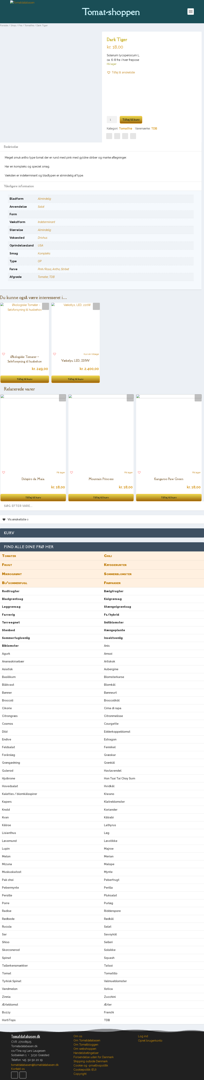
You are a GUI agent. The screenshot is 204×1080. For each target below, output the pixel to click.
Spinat (6, 957)
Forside (4, 25)
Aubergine (111, 669)
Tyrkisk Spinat (11, 981)
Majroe (109, 848)
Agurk (6, 653)
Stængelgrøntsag (117, 606)
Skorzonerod (11, 949)
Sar (4, 934)
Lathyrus (110, 825)
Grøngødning (11, 762)
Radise (6, 910)
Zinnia (6, 996)
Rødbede (8, 918)
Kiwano (109, 794)
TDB (154, 128)
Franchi (109, 1012)
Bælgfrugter (114, 591)
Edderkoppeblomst (117, 731)
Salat (41, 206)
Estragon (110, 739)
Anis (107, 645)
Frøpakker (112, 583)
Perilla (108, 887)
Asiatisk (7, 669)
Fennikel (110, 747)
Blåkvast (8, 684)
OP (39, 261)
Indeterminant (46, 222)
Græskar (110, 755)
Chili (108, 556)
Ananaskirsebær (13, 661)
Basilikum (9, 677)
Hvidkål (109, 786)
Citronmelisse (113, 716)
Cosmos (7, 723)
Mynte (108, 872)
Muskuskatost (11, 872)
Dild (4, 731)
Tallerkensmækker (15, 965)
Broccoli (7, 700)
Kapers (7, 801)
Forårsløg (8, 755)
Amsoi (108, 653)
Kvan (5, 817)
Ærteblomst (10, 1004)
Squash (109, 957)
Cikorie (7, 708)
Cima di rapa (112, 708)
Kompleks (44, 253)
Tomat (6, 973)
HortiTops (9, 1020)
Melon (6, 856)
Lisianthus (9, 833)
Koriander (110, 809)
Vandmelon (9, 988)
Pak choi (8, 879)
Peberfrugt (111, 879)
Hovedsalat (10, 786)
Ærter (108, 1004)
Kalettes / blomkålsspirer (19, 794)
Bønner (7, 692)
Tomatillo (110, 973)
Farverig (8, 614)
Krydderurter (115, 565)
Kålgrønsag (113, 599)
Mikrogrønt (12, 574)
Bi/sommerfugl (14, 583)
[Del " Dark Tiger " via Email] (125, 136)
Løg (106, 833)
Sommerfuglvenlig (16, 638)
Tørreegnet (11, 622)
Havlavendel (112, 770)
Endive (6, 739)
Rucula (7, 926)
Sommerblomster (117, 574)
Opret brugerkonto (150, 1040)
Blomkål (109, 684)
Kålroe (6, 825)
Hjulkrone (8, 778)
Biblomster (10, 645)
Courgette (111, 723)
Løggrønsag (11, 606)
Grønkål (109, 762)
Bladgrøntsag (12, 599)
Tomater (43, 277)
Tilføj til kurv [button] (24, 379)
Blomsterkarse (114, 677)
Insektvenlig (113, 638)
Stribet (65, 269)
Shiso (5, 942)
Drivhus (42, 237)
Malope (109, 864)
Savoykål (110, 934)
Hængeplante (114, 630)
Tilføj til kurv (131, 119)
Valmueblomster (115, 981)
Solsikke (110, 949)
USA (40, 245)
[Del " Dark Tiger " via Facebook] (109, 136)
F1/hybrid (111, 614)
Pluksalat (110, 895)
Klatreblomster (114, 801)
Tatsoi (108, 965)
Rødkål (109, 918)
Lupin (6, 848)
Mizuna (7, 864)
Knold (6, 809)
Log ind (143, 1036)
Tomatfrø (29, 25)
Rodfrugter (11, 591)
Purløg (108, 903)
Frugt (7, 565)
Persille (7, 895)
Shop (13, 25)
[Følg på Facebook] (14, 1075)
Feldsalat (8, 747)
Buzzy (6, 1012)
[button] (121, 72)
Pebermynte (10, 887)
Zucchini (110, 996)
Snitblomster (114, 622)
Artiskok (109, 661)
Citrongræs (10, 716)
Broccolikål (112, 700)
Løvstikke (110, 840)
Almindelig (44, 198)
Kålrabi (109, 817)
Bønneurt (110, 692)
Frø (20, 25)
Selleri (108, 942)
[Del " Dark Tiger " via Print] (133, 136)
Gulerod (7, 770)
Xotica (108, 988)
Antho (56, 269)
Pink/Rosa (44, 269)
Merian (108, 856)
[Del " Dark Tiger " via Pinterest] (117, 136)
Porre (5, 903)
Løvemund (9, 840)
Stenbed (8, 630)
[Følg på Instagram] (23, 1075)
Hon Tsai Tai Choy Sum (119, 778)
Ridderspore (112, 910)
